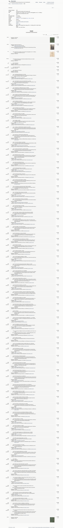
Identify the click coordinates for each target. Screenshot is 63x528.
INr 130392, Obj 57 (31, 394)
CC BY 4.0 (11, 527)
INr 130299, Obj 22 (31, 177)
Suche (44, 2)
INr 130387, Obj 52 (31, 373)
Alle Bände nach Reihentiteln (50, 3)
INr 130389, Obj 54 (30, 388)
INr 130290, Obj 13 (30, 105)
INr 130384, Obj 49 (32, 341)
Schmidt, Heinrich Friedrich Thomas (18, 46)
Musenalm (13, 1)
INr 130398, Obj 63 (33, 435)
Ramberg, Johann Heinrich (17, 45)
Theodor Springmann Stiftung (39, 527)
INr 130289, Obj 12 (28, 111)
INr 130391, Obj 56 (29, 401)
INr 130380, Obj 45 (31, 315)
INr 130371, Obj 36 (30, 268)
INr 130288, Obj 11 (33, 92)
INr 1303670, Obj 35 (31, 248)
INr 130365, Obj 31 (31, 242)
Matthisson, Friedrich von (17, 104)
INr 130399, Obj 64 (33, 456)
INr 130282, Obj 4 (17, 48)
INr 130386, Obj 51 (29, 353)
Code (51, 527)
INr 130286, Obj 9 (29, 78)
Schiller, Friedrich (16, 91)
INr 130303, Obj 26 (30, 203)
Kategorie (44, 34)
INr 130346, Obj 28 (30, 216)
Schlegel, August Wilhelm (17, 170)
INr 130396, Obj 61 (29, 423)
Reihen (37, 2)
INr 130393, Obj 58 (26, 416)
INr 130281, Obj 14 (31, 124)
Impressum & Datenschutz (46, 527)
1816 (17, 14)
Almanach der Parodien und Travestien (17, 3)
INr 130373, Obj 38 (31, 282)
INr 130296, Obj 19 (32, 146)
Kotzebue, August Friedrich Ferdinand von (19, 145)
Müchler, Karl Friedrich (17, 275)
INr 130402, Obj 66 (26, 468)
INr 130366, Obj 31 (32, 224)
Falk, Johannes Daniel (17, 482)
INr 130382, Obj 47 (31, 328)
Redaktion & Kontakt (50, 2)
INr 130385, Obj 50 (28, 360)
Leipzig (17, 22)
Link (57, 45)
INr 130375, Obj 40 (31, 295)
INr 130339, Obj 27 (31, 196)
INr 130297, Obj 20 (31, 165)
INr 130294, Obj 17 (26, 132)
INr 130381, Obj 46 (30, 335)
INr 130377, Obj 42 (30, 308)
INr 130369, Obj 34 (27, 254)
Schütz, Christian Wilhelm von (18, 440)
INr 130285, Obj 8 (32, 85)
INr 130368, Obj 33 (32, 236)
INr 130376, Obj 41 (28, 289)
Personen (40, 2)
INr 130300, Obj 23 (28, 171)
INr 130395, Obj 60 (27, 429)
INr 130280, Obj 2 (28, 64)
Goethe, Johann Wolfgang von (18, 77)
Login (53, 527)
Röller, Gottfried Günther (17, 84)
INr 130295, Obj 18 (31, 152)
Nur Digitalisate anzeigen (55, 34)
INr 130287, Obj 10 (28, 98)
